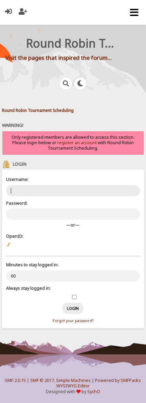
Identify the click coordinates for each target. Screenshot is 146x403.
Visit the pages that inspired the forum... (58, 58)
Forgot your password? (73, 320)
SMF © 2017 (42, 380)
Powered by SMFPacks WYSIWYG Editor (98, 383)
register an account (77, 143)
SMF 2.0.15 (15, 380)
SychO (93, 391)
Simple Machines (73, 380)
